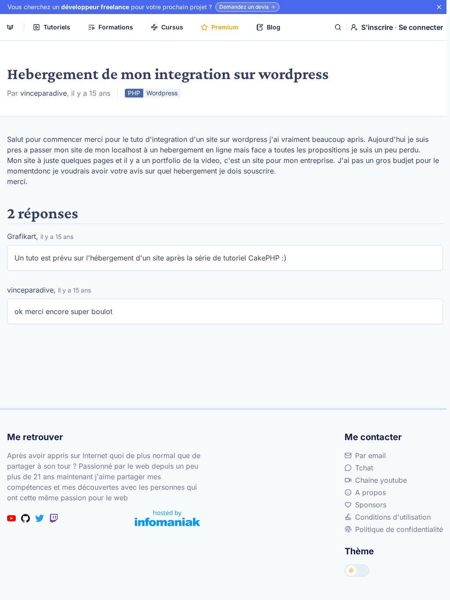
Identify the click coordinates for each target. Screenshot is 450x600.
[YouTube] (11, 518)
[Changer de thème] (357, 570)
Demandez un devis (244, 7)
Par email (370, 455)
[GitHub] (25, 518)
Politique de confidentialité (399, 529)
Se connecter (421, 27)
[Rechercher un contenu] (338, 27)
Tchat (364, 467)
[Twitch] (53, 518)
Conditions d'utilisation (393, 517)
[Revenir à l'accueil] (10, 27)
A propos (370, 492)
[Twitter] (39, 518)
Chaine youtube (381, 480)
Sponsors (370, 504)
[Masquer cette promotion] (439, 7)
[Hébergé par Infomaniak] (167, 518)
